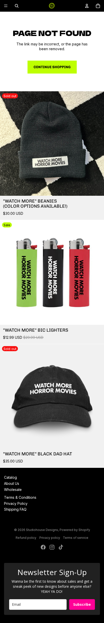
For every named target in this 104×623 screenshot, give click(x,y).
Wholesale (13, 489)
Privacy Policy (16, 503)
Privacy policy (49, 538)
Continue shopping (52, 67)
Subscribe (82, 604)
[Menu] (6, 6)
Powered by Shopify (75, 530)
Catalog (10, 477)
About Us (11, 483)
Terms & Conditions (20, 497)
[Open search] (16, 5)
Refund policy (26, 538)
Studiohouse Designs (42, 530)
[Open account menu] (86, 5)
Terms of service (75, 538)
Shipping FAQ (15, 509)
